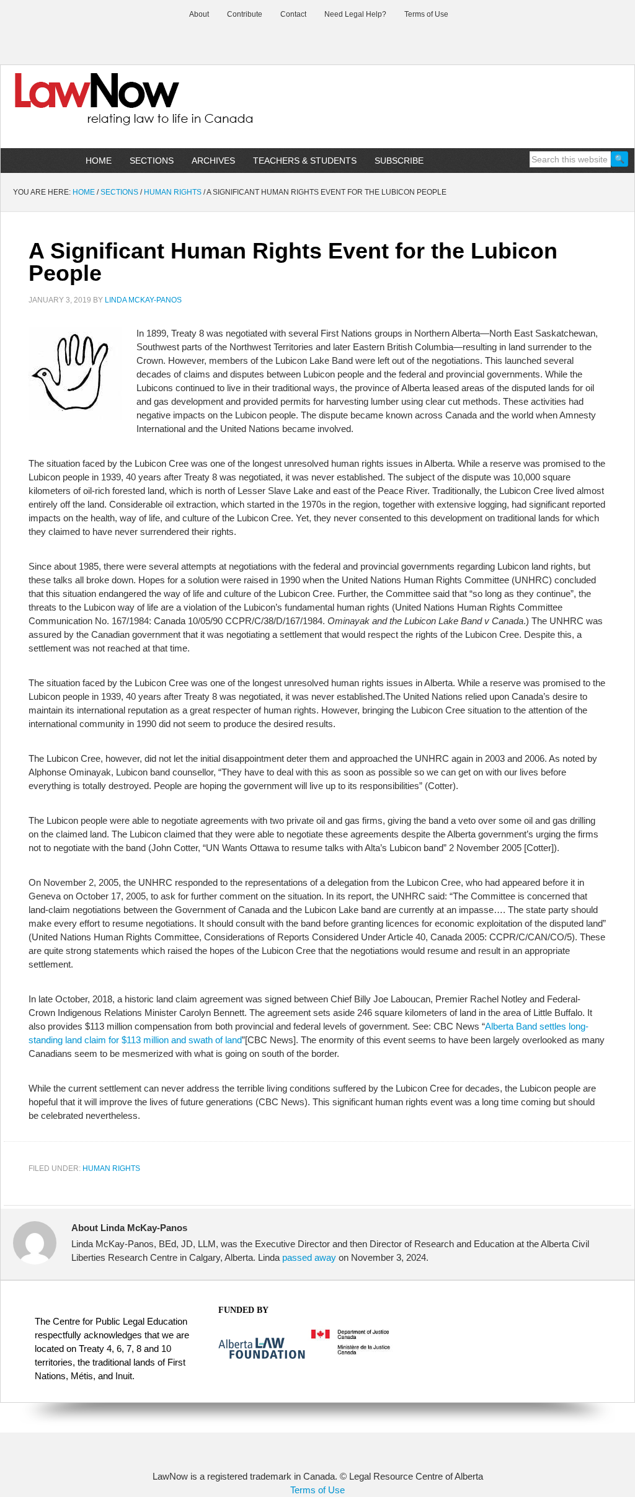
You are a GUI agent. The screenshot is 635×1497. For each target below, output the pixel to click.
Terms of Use (317, 1490)
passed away (309, 1257)
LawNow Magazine (106, 108)
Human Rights (111, 1168)
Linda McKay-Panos (143, 300)
